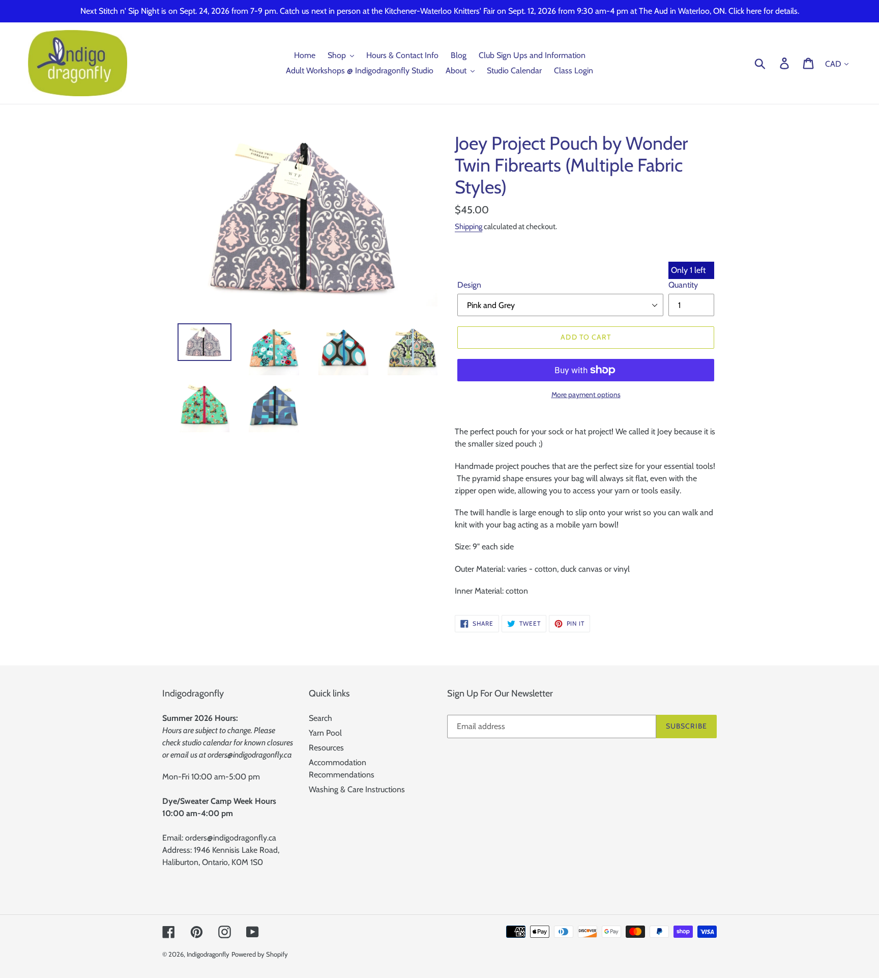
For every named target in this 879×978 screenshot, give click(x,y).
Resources (326, 747)
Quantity (683, 285)
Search (320, 718)
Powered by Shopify (259, 954)
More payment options (586, 394)
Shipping (468, 226)
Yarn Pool (325, 733)
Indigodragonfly (208, 954)
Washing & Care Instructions (357, 789)
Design (469, 285)
